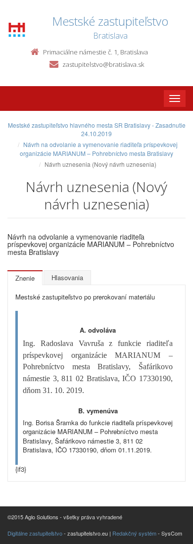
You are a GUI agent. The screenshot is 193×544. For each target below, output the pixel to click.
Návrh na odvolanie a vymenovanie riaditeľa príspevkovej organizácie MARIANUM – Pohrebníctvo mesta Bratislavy (99, 148)
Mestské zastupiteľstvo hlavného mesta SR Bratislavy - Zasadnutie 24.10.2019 (97, 129)
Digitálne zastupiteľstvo (34, 533)
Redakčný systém (134, 533)
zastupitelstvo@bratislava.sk (103, 64)
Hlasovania (67, 277)
